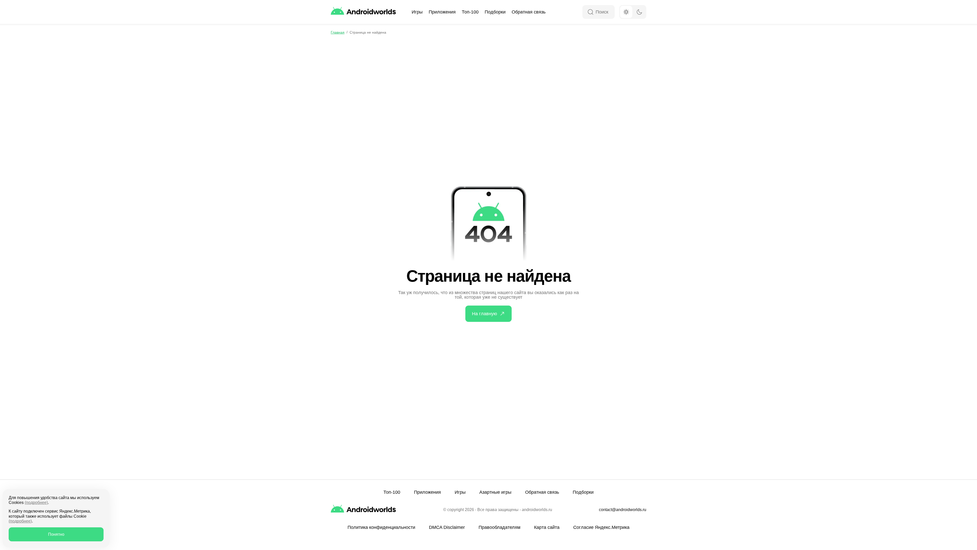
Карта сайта (546, 527)
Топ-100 (470, 12)
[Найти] (590, 12)
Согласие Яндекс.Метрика (601, 527)
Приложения (442, 12)
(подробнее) (36, 502)
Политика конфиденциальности (381, 527)
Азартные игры (495, 492)
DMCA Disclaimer (447, 527)
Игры (417, 12)
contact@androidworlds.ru (622, 510)
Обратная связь (528, 12)
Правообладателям (499, 527)
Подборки (495, 12)
